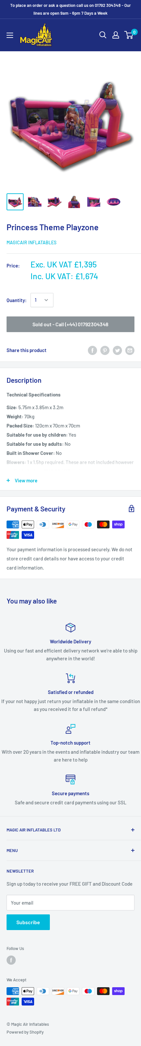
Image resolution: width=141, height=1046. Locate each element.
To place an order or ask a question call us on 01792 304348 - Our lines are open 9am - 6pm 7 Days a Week (70, 9)
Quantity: (17, 300)
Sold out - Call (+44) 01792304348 (70, 324)
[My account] (115, 35)
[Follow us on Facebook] (11, 960)
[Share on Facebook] (92, 350)
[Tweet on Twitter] (117, 350)
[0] (129, 35)
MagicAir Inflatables (31, 242)
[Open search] (103, 35)
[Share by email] (129, 350)
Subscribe (28, 922)
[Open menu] (10, 35)
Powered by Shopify (25, 1032)
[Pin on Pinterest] (105, 350)
